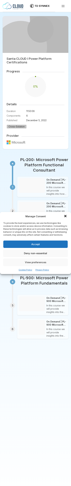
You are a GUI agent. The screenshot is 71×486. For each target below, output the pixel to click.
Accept (35, 244)
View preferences (35, 262)
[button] (66, 216)
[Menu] (63, 6)
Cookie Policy (25, 270)
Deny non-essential (35, 253)
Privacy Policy (42, 270)
